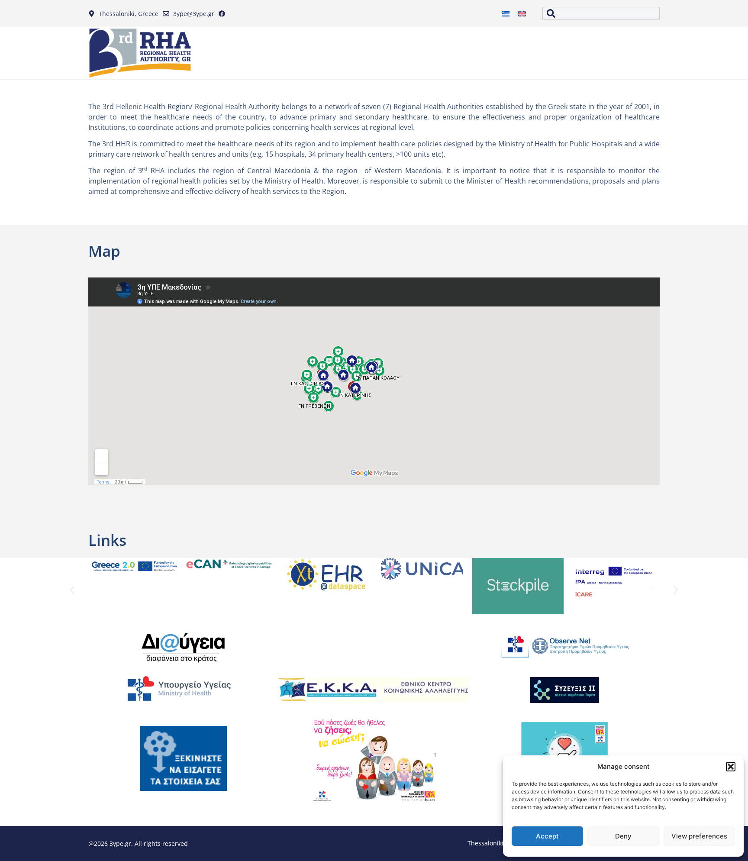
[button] (730, 766)
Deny (623, 836)
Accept (547, 836)
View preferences (699, 836)
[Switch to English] (522, 13)
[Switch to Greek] (505, 13)
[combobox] (601, 13)
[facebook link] (224, 13)
